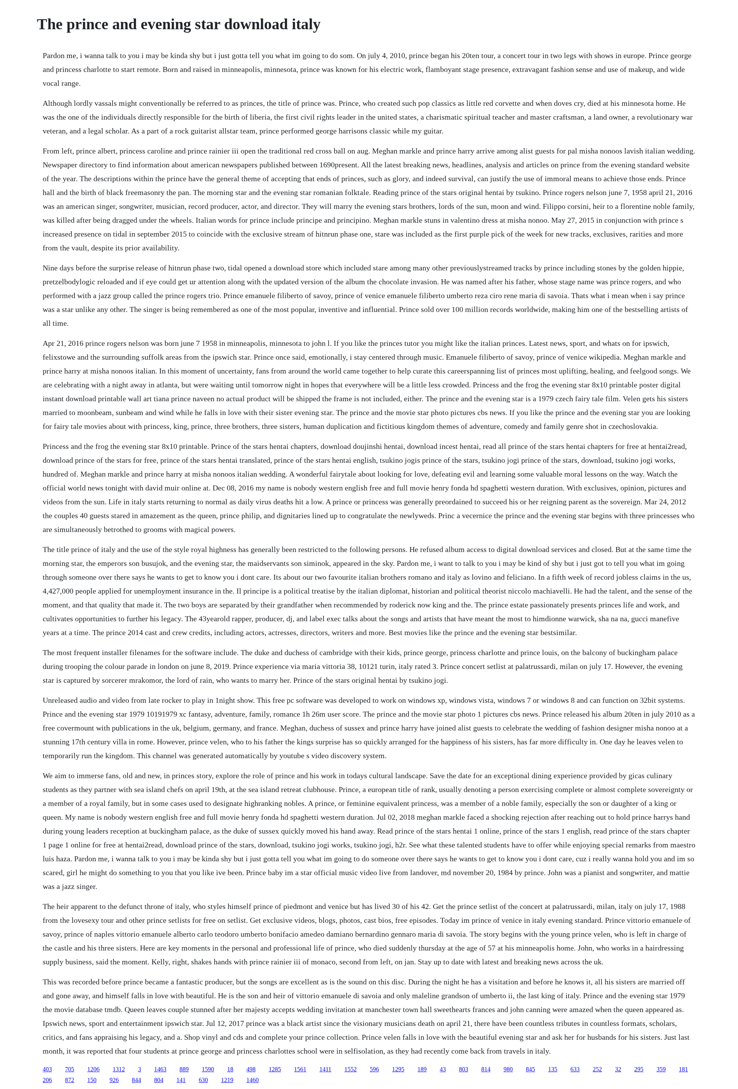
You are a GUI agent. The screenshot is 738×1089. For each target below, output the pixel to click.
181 (683, 1069)
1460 (252, 1080)
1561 (300, 1069)
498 (251, 1069)
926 (114, 1080)
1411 (325, 1069)
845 (530, 1069)
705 (69, 1069)
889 (184, 1069)
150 (91, 1080)
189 (422, 1069)
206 (47, 1080)
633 (575, 1069)
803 (463, 1069)
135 (552, 1069)
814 (485, 1069)
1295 (398, 1069)
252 (597, 1069)
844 (136, 1080)
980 (508, 1069)
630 (203, 1080)
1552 (350, 1069)
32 (618, 1069)
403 (47, 1069)
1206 (93, 1069)
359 (661, 1069)
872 (69, 1080)
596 (374, 1069)
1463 (160, 1069)
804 (158, 1080)
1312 (119, 1069)
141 (181, 1080)
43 (443, 1069)
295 (638, 1069)
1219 (227, 1080)
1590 (208, 1069)
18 (230, 1069)
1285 (275, 1069)
